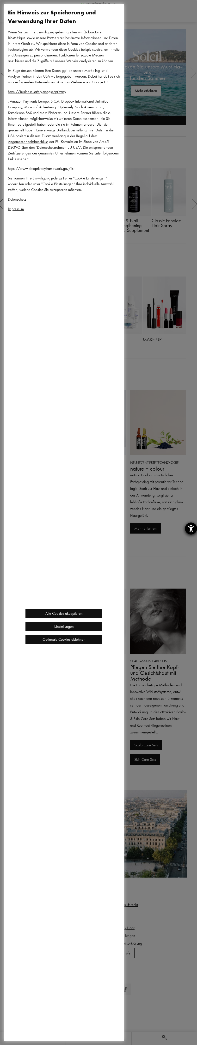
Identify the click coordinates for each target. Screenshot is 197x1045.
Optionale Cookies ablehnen (64, 639)
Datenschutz (17, 199)
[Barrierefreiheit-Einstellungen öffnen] (191, 528)
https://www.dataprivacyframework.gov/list (41, 168)
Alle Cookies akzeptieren (64, 613)
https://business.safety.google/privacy (37, 91)
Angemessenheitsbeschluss (28, 141)
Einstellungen (64, 626)
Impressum (16, 208)
